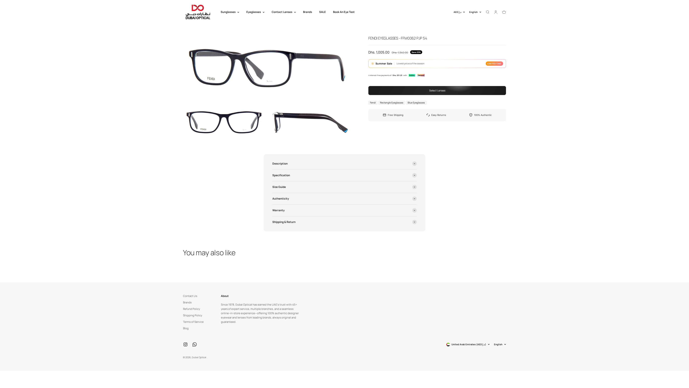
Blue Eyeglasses (416, 102)
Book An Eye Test (344, 12)
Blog (186, 328)
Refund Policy (191, 309)
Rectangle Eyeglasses (391, 102)
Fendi (373, 102)
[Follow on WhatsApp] (194, 344)
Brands (307, 12)
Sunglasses (228, 12)
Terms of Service (193, 322)
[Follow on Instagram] (185, 344)
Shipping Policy (192, 315)
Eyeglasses (253, 12)
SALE (322, 12)
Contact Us (190, 296)
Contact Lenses (282, 12)
